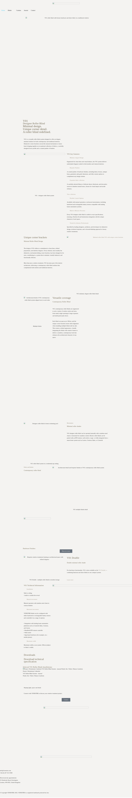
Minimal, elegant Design (77, 157)
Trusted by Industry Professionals (79, 223)
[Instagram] (2, 787)
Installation (30, 589)
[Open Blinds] (12, 10)
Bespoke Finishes (75, 168)
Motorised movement (33, 609)
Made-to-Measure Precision (77, 210)
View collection (71, 194)
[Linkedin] (17, 787)
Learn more (70, 580)
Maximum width (31, 641)
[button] (87, 158)
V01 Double (102, 570)
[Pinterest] (7, 787)
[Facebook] (12, 787)
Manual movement (32, 599)
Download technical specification (34, 660)
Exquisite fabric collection (77, 180)
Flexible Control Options (77, 198)
